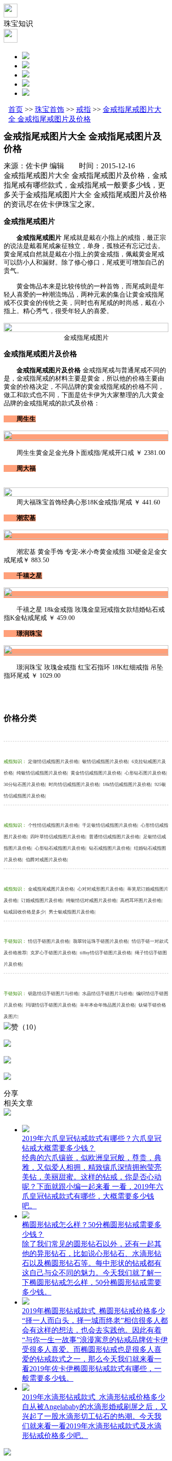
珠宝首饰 (49, 109)
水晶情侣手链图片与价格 (107, 993)
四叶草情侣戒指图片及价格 (58, 836)
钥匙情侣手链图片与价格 (53, 993)
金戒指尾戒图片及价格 (51, 888)
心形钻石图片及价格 (146, 772)
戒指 (83, 109)
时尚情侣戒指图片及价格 (74, 784)
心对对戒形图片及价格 (101, 888)
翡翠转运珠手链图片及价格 (101, 941)
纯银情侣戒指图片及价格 (42, 772)
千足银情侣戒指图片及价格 (110, 825)
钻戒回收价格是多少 (25, 911)
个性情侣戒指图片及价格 (53, 825)
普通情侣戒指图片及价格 (114, 836)
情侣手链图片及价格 (49, 941)
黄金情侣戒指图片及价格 (96, 772)
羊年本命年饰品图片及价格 (108, 1004)
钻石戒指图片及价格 (110, 848)
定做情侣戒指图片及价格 (53, 761)
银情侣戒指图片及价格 (105, 761)
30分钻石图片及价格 (25, 784)
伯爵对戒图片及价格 (47, 859)
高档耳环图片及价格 (141, 900)
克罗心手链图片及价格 (53, 952)
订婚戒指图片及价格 (42, 900)
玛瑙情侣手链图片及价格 (51, 1004)
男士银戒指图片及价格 (72, 911)
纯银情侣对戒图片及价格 (91, 900)
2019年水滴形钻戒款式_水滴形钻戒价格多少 (93, 1397)
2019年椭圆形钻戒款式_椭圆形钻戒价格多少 (93, 1311)
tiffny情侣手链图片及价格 (106, 952)
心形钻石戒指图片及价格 (60, 848)
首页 (15, 109)
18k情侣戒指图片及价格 (127, 784)
